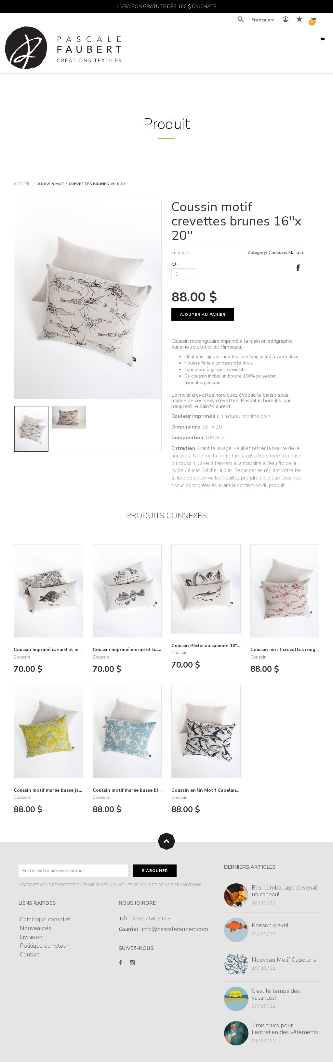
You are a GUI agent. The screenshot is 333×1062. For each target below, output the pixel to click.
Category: (257, 252)
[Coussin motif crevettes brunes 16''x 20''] (87, 299)
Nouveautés (35, 928)
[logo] (63, 49)
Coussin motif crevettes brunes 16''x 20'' (236, 221)
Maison (295, 253)
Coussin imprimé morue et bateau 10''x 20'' (140, 649)
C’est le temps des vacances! (276, 994)
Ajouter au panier (202, 314)
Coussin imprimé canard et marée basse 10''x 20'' (68, 649)
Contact (29, 954)
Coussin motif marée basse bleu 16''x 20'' (138, 790)
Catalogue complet (45, 919)
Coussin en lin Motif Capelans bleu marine (218, 790)
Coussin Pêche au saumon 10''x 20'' (209, 646)
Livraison (31, 937)
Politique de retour (44, 946)
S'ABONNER (155, 870)
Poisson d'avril (270, 925)
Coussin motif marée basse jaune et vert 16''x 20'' (68, 790)
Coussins (278, 253)
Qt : (175, 264)
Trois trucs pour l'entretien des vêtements (285, 1028)
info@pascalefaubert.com (175, 929)
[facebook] (120, 963)
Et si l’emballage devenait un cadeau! (285, 891)
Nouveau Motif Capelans (284, 960)
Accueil (22, 183)
